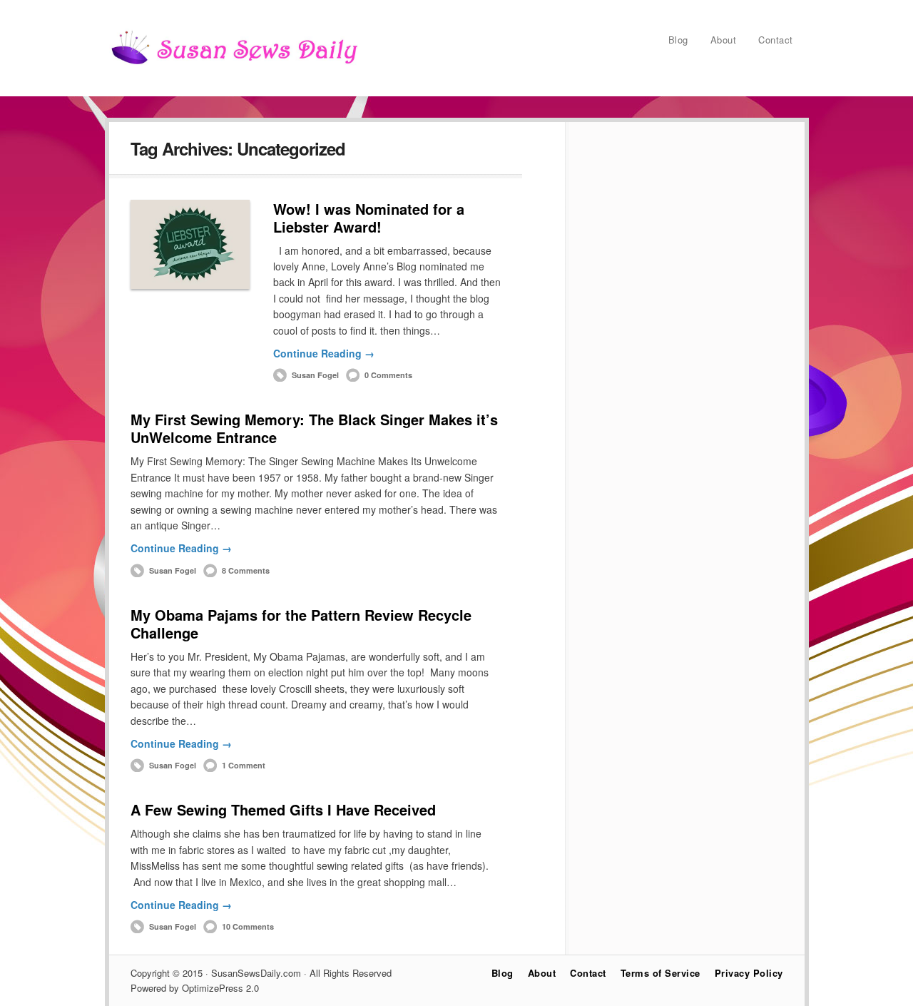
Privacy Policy (749, 973)
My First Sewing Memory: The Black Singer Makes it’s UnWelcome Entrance (314, 428)
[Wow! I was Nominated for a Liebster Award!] (190, 244)
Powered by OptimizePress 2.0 (195, 988)
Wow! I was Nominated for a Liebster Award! (368, 217)
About (723, 39)
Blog (678, 39)
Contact (775, 39)
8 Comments (246, 570)
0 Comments (388, 375)
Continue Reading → (323, 353)
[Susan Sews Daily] (234, 63)
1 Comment (243, 765)
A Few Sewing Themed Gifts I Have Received (283, 809)
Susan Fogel (315, 375)
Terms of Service (660, 973)
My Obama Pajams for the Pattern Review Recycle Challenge (301, 623)
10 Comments (248, 926)
